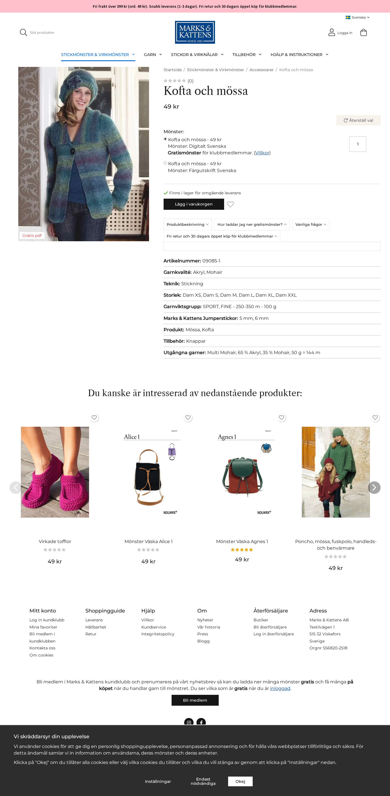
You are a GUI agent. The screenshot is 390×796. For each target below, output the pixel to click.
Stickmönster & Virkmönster (95, 54)
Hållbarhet (95, 627)
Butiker (261, 620)
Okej (240, 781)
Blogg (203, 641)
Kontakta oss (42, 648)
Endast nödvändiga (203, 781)
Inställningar (158, 781)
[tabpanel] (272, 246)
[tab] (189, 224)
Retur (91, 634)
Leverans (94, 620)
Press (202, 634)
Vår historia (208, 627)
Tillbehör (244, 54)
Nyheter (205, 620)
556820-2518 (335, 648)
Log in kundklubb (46, 620)
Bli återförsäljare (270, 627)
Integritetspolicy (157, 634)
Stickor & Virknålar (194, 54)
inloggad (280, 688)
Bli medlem (195, 700)
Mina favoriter (43, 627)
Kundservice (153, 627)
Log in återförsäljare (274, 634)
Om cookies (41, 655)
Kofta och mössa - (197, 143)
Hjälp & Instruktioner (296, 54)
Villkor (262, 152)
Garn (150, 54)
